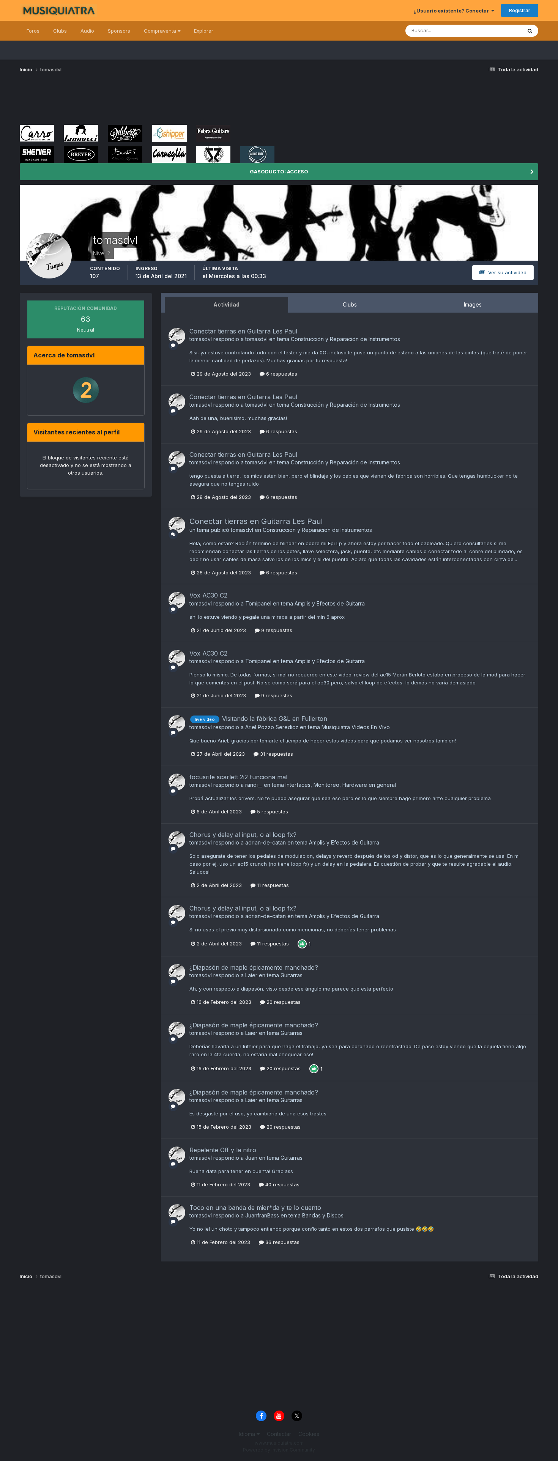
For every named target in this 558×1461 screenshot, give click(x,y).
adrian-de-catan (265, 842)
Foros (33, 31)
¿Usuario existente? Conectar (452, 11)
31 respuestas (276, 754)
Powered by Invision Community (279, 1450)
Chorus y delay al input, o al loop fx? (242, 834)
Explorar (203, 31)
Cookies (308, 1434)
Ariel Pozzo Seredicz (271, 727)
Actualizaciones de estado (481, 30)
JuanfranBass (262, 1215)
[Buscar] (530, 31)
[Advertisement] (158, 102)
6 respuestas (281, 374)
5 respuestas (271, 811)
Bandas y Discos (323, 1215)
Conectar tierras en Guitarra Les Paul (243, 331)
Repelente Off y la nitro (222, 1150)
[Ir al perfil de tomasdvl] (177, 336)
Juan (251, 1157)
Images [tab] (473, 304)
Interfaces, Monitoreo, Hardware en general (340, 785)
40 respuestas (281, 1184)
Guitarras (292, 975)
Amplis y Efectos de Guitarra (330, 603)
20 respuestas (283, 1002)
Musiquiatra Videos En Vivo (356, 727)
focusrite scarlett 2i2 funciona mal (238, 777)
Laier (251, 975)
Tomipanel (258, 603)
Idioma (248, 1434)
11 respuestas (272, 885)
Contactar (279, 1434)
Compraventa (161, 31)
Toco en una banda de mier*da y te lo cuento (255, 1207)
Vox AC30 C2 (208, 595)
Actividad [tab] (226, 304)
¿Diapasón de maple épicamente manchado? (253, 967)
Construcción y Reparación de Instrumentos (345, 339)
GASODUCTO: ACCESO (279, 171)
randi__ (253, 785)
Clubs (60, 31)
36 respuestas (281, 1242)
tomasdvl (200, 339)
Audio (87, 31)
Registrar (519, 10)
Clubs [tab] (350, 304)
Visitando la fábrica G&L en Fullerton (274, 718)
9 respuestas (276, 630)
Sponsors (119, 31)
